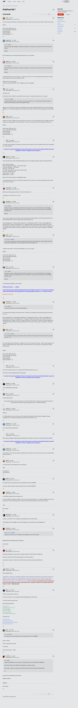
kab (5, 660)
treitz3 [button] (7, 140)
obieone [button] (7, 478)
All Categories (60, 19)
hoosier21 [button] (7, 156)
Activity (59, 23)
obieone (6, 634)
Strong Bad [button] (8, 492)
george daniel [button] (8, 187)
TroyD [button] (7, 629)
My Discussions (61, 26)
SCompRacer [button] (8, 201)
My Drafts (66, 28)
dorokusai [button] (7, 408)
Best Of (59, 33)
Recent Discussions (61, 21)
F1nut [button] (7, 266)
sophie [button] (7, 17)
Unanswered (66, 31)
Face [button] (7, 393)
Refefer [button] (7, 589)
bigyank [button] (7, 460)
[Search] (63, 1)
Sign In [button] (60, 14)
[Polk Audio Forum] (4, 1)
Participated (60, 29)
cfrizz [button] (7, 89)
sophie (6, 44)
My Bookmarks (66, 24)
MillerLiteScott (8, 532)
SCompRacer (8, 239)
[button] (53, 10)
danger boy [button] (8, 61)
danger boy (7, 99)
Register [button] (68, 14)
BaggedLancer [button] (8, 40)
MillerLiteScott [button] (8, 514)
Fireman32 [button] (8, 383)
